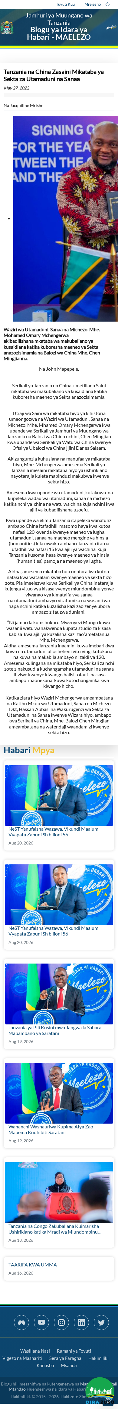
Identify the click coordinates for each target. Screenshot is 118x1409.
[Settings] (108, 4)
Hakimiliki (98, 1358)
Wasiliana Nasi (35, 1351)
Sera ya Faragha (65, 1358)
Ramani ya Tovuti (74, 1351)
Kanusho (45, 1365)
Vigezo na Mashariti (22, 1358)
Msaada (69, 1365)
